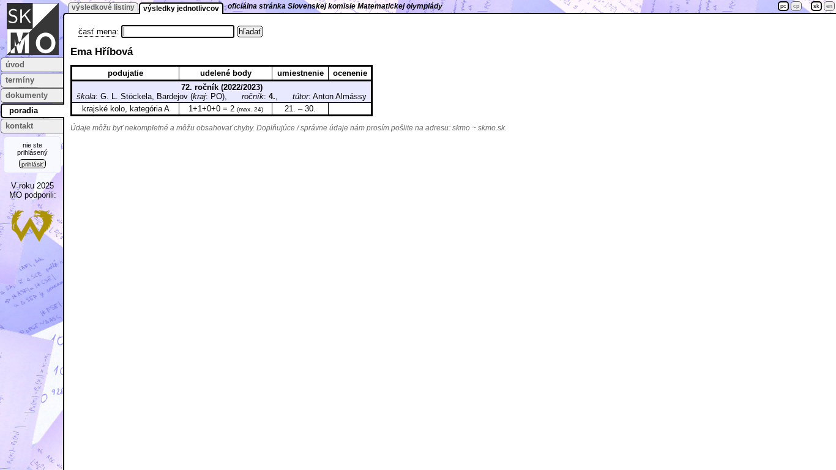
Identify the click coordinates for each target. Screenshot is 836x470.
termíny (20, 79)
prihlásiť (32, 164)
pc (783, 6)
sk (816, 6)
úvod (15, 64)
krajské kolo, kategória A (126, 108)
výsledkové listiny (103, 7)
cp (796, 6)
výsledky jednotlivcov (181, 8)
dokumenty (27, 95)
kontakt (19, 125)
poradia (23, 110)
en (829, 6)
